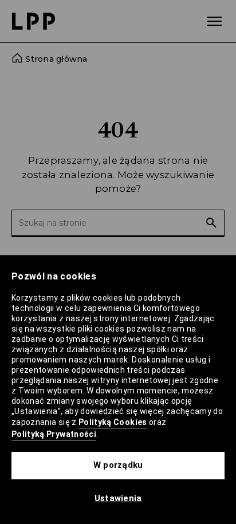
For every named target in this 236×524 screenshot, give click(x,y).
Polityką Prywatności (53, 434)
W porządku (118, 465)
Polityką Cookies (112, 422)
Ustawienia (118, 498)
